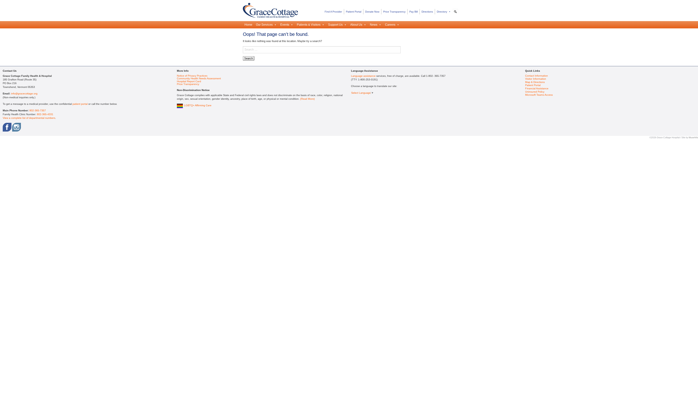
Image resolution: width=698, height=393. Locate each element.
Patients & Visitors (308, 24)
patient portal (80, 104)
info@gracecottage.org (24, 93)
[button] (455, 11)
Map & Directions (535, 82)
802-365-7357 (37, 110)
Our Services (264, 24)
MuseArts (693, 137)
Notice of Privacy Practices (192, 75)
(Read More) (307, 99)
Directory (442, 11)
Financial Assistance (536, 88)
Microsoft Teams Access (539, 95)
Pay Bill (413, 11)
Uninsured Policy (534, 91)
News (373, 24)
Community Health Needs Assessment (199, 78)
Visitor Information (535, 79)
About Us (356, 24)
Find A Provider (333, 11)
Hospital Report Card (189, 81)
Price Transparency (394, 11)
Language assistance (363, 76)
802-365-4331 (45, 114)
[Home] (270, 9)
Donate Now (372, 11)
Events (284, 24)
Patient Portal (353, 11)
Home (248, 24)
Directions (427, 11)
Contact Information (536, 75)
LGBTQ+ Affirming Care (197, 105)
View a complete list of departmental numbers (29, 118)
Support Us (335, 24)
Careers (390, 24)
